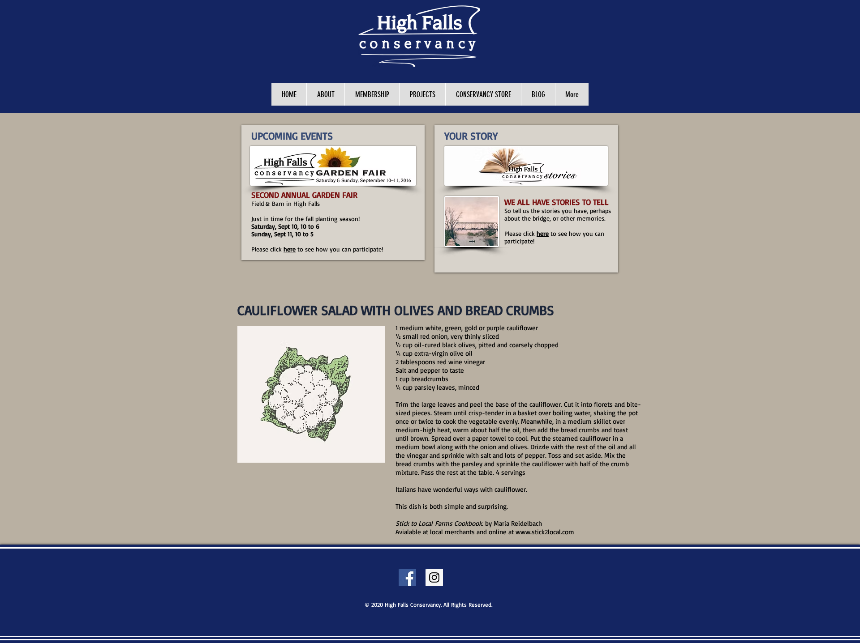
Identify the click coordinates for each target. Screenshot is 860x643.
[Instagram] (434, 577)
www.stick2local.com (545, 532)
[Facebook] (407, 577)
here (290, 249)
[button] (422, 94)
